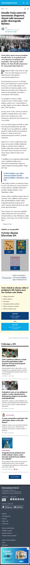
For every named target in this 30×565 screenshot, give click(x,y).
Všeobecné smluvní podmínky (9, 535)
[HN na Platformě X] (11, 499)
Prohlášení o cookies (7, 530)
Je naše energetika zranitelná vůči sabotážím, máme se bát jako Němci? (15, 420)
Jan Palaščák (10, 415)
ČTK (6, 28)
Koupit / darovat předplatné (9, 540)
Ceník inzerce (5, 523)
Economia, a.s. (12, 490)
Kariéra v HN (5, 521)
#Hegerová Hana (7, 224)
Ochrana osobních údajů (8, 528)
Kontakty (4, 513)
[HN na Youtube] (23, 499)
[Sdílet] (25, 9)
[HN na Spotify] (21, 499)
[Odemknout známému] (28, 9)
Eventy (3, 542)
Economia (4, 518)
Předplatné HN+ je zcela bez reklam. (21, 338)
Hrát (9, 252)
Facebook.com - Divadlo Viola (20, 50)
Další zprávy (15, 477)
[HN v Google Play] (7, 507)
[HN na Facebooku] (13, 499)
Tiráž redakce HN (6, 516)
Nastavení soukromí (7, 533)
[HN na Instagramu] (16, 499)
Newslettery (5, 545)
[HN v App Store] (18, 507)
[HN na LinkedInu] (18, 499)
